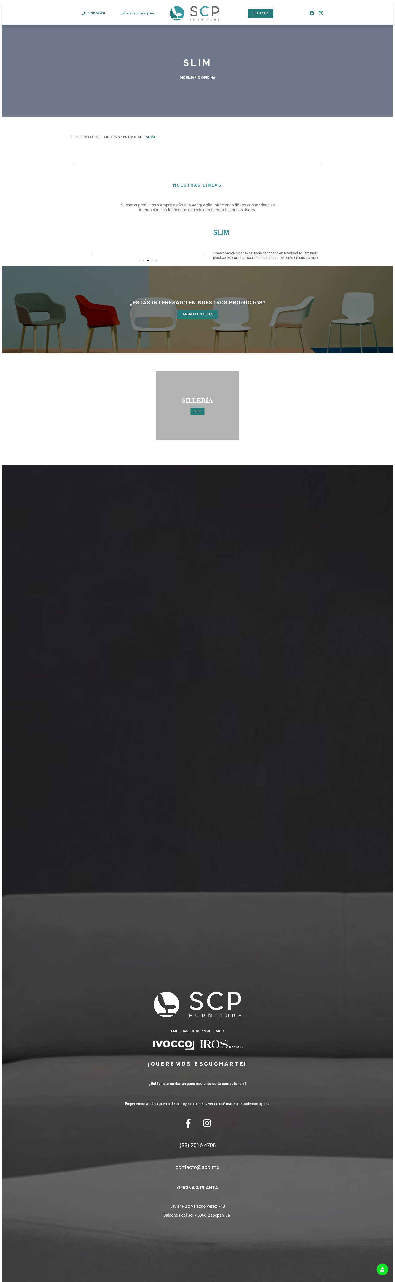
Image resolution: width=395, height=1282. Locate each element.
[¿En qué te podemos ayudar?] (382, 1269)
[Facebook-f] (188, 1123)
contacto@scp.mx (197, 1167)
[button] (74, 164)
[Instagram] (321, 13)
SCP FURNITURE (84, 137)
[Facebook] (311, 13)
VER (197, 411)
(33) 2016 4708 (197, 1145)
